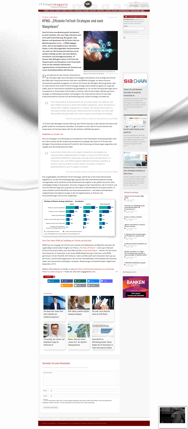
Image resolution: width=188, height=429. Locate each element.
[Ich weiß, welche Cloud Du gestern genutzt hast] (135, 121)
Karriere (114, 10)
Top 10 (52, 10)
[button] (142, 11)
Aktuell (46, 10)
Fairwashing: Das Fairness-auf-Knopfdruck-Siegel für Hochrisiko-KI (54, 342)
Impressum (145, 3)
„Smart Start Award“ (90, 250)
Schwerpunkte (135, 10)
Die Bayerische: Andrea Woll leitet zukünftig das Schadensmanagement (53, 314)
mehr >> (126, 109)
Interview (93, 10)
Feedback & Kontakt (93, 419)
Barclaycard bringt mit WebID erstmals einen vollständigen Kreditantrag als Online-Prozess (135, 170)
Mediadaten (137, 3)
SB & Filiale (100, 10)
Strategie (85, 10)
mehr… (60, 43)
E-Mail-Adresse (47, 397)
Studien (64, 10)
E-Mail (126, 26)
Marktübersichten (123, 10)
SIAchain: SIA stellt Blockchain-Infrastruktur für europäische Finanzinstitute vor (133, 92)
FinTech (70, 10)
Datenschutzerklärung (66, 419)
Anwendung (77, 10)
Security (108, 10)
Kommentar (47, 372)
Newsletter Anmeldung (48, 419)
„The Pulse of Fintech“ (87, 248)
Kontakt (131, 3)
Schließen (186, 407)
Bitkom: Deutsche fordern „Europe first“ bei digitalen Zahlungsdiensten (77, 342)
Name (47, 390)
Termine (58, 10)
